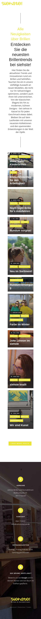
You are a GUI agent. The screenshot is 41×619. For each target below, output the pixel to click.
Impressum (13, 607)
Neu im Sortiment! (21, 271)
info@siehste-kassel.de (21, 524)
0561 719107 (20, 521)
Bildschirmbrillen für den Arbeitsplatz (20, 180)
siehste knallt (18, 384)
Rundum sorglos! (20, 230)
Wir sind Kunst (19, 425)
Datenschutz (21, 607)
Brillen (14, 156)
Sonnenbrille (16, 280)
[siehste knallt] (20, 368)
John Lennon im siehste (20, 342)
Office (13, 172)
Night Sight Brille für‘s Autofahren (20, 209)
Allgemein (15, 221)
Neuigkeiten (24, 156)
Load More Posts (20, 443)
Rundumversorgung (21, 286)
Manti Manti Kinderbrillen (18, 163)
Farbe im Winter (20, 324)
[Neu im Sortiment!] (20, 255)
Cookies (29, 607)
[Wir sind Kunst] (20, 409)
